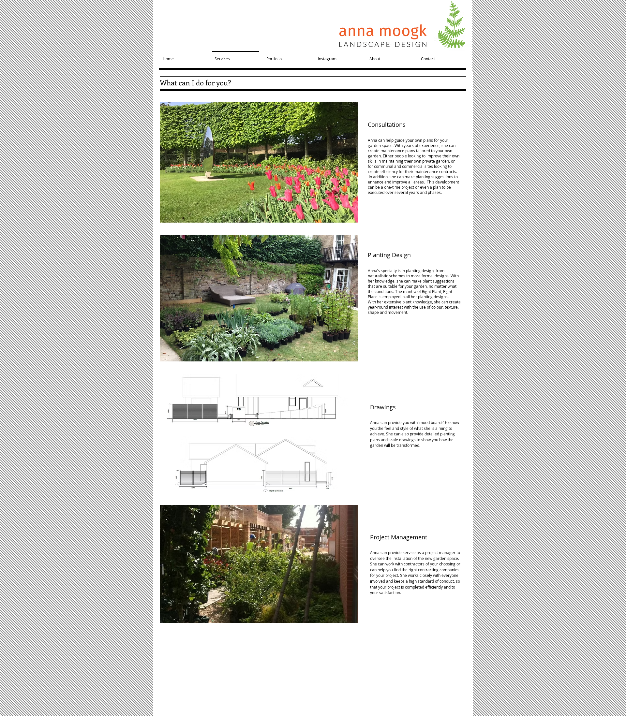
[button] (259, 162)
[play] (344, 216)
